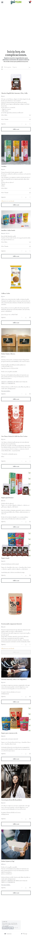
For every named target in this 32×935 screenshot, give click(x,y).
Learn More (7, 925)
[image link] (16, 2)
